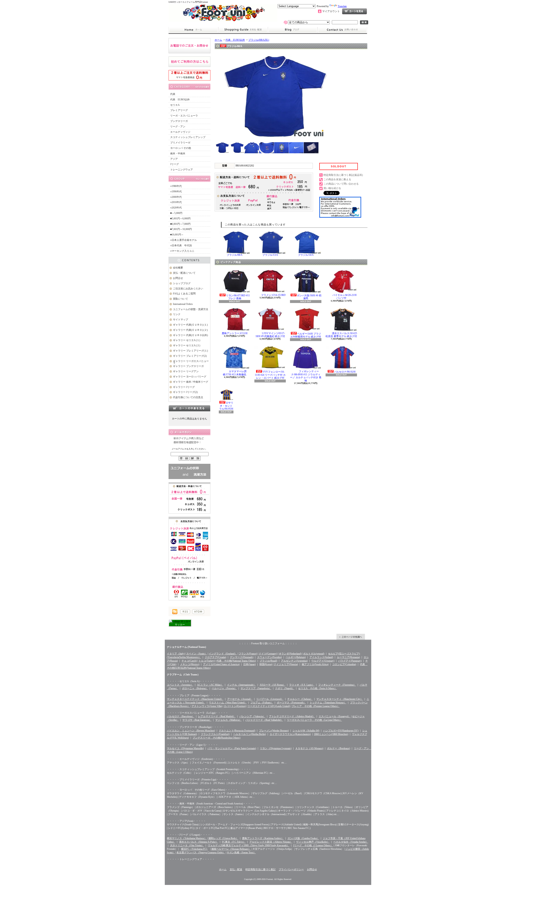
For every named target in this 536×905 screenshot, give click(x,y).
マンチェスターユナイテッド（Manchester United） (195, 699)
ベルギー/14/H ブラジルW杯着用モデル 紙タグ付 (305, 335)
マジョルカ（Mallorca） (228, 719)
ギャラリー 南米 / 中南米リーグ (190, 381)
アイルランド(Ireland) (321, 657)
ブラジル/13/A (270, 254)
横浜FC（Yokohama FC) (194, 848)
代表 (172, 94)
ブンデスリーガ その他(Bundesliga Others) (216, 737)
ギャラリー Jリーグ (184, 387)
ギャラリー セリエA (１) (186, 340)
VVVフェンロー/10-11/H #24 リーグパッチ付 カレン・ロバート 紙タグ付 (270, 374)
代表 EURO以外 (180, 99)
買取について (180, 298)
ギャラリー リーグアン (186, 371)
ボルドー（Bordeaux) (338, 748)
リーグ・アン (177, 126)
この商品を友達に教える (337, 179)
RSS (185, 611)
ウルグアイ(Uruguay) (322, 660)
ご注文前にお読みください (188, 288)
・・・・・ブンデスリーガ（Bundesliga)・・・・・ (195, 727)
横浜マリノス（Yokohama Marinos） (187, 838)
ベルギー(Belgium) (296, 657)
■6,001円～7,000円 (180, 223)
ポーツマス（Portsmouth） (291, 702)
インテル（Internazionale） (241, 684)
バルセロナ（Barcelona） (180, 716)
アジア (174, 158)
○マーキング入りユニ (182, 250)
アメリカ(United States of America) (221, 664)
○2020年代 (176, 207)
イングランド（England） (223, 653)
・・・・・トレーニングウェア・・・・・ (191, 859)
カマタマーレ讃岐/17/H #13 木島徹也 (235, 373)
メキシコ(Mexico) (189, 664)
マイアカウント (331, 11)
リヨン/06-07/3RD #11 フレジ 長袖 (238, 297)
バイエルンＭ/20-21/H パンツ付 (344, 296)
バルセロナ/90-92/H (345, 371)
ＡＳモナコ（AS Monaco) (309, 748)
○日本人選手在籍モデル (183, 240)
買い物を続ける (332, 188)
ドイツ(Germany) (268, 653)
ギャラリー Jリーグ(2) (185, 392)
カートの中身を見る (189, 408)
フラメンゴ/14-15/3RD (273, 295)
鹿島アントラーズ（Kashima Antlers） (263, 838)
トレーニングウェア (181, 169)
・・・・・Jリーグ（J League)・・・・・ (190, 834)
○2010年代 (176, 202)
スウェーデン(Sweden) (269, 657)
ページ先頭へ (350, 637)
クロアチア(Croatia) (215, 657)
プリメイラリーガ (180, 142)
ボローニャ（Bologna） (195, 688)
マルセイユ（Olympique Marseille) (185, 748)
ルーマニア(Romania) (348, 657)
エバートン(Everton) (235, 706)
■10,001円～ (177, 234)
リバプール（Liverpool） (269, 699)
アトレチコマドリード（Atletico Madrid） (292, 716)
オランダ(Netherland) (290, 653)
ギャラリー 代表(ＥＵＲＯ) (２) (190, 330)
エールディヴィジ (180, 131)
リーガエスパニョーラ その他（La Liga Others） (314, 719)
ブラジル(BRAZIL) (258, 39)
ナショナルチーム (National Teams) (186, 647)
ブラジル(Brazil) (268, 660)
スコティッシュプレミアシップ (187, 137)
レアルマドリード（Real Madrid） (217, 716)
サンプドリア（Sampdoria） (256, 688)
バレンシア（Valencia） (252, 716)
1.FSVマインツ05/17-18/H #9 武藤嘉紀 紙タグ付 (270, 335)
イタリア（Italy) (176, 653)
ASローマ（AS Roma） (272, 684)
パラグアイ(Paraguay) (350, 660)
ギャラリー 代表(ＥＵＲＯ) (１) (190, 324)
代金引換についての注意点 (188, 397)
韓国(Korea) (265, 664)
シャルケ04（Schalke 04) (305, 730)
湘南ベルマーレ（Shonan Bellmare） (231, 848)
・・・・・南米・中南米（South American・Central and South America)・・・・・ (211, 803)
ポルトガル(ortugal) (313, 653)
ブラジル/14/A (306, 254)
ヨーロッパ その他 (180, 148)
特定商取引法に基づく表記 (260, 869)
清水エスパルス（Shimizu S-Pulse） (198, 841)
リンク (176, 314)
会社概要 (178, 267)
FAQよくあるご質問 (184, 293)
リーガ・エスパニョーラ (184, 115)
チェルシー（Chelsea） (300, 699)
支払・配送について (243, 30)
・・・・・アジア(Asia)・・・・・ (186, 820)
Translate (342, 6)
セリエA (175, 105)
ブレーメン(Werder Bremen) (274, 730)
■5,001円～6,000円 (180, 218)
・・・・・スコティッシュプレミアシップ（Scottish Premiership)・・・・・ (209, 769)
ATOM (198, 611)
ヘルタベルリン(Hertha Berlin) (249, 734)
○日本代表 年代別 (181, 245)
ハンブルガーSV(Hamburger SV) (340, 730)
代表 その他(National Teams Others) (236, 660)
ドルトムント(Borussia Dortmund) (237, 730)
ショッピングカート (354, 11)
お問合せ (342, 30)
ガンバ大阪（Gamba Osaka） (303, 838)
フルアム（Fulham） (261, 702)
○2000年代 (176, 197)
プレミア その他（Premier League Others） (316, 706)
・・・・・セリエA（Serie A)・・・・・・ (191, 681)
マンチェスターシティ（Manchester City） (339, 699)
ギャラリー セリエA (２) (186, 345)
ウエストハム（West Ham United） (228, 702)
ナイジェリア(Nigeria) (286, 664)
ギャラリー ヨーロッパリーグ (189, 376)
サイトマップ (180, 319)
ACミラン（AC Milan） (210, 684)
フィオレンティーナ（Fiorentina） (337, 684)
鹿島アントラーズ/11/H (234, 333)
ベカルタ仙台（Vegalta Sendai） (350, 841)
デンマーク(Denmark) (241, 657)
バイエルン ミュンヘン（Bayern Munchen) (191, 730)
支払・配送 (236, 869)
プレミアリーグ (179, 110)
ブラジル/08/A (234, 254)
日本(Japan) (249, 664)
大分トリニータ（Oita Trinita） (187, 845)
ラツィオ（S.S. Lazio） (301, 684)
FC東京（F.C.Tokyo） (234, 841)
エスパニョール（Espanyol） (334, 716)
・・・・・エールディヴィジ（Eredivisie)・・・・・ (196, 759)
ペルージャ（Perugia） (224, 688)
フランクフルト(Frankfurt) (215, 734)
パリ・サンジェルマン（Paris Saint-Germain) (231, 748)
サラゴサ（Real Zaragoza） (196, 719)
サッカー (180, 624)
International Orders (183, 304)
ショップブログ (293, 30)
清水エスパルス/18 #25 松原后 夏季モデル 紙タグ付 (341, 335)
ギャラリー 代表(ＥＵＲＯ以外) (190, 335)
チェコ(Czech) (189, 660)
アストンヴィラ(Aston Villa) (207, 706)
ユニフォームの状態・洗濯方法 (190, 309)
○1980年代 (176, 186)
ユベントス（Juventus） (180, 684)
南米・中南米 (177, 153)
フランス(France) (248, 653)
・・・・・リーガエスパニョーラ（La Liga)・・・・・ (197, 712)
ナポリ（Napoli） (284, 688)
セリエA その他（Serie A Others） (317, 688)
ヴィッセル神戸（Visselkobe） (313, 841)
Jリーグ (174, 164)
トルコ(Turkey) (206, 660)
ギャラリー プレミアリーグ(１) (190, 350)
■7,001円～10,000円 (181, 229)
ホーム (193, 30)
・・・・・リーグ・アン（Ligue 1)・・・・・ (192, 744)
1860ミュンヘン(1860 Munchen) (331, 734)
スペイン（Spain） (196, 653)
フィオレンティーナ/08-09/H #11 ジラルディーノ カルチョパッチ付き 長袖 (305, 376)
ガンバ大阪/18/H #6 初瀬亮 (309, 297)
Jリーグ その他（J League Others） (313, 845)
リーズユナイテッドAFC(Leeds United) (268, 706)
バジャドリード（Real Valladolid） (264, 719)
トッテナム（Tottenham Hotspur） (328, 702)
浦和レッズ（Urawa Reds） (223, 838)
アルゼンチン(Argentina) (294, 660)
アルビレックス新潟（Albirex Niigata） (270, 841)
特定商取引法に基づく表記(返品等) (343, 175)
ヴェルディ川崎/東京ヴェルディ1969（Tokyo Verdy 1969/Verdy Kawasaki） (248, 845)
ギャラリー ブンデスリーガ (188, 366)
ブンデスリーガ (179, 121)
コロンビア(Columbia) (344, 664)
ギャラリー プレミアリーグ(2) (190, 355)
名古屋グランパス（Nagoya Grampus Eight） (201, 852)
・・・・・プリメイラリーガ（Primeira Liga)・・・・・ (198, 779)
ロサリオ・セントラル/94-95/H (226, 405)
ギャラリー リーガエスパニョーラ (191, 362)
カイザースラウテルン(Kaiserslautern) (290, 734)
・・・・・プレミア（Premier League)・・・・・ (194, 695)
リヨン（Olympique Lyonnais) (275, 748)
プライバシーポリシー (291, 869)
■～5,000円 (176, 213)
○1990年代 (176, 191)
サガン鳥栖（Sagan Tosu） (241, 852)
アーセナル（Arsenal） (240, 699)
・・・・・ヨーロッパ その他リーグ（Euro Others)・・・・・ (202, 789)
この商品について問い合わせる (341, 183)
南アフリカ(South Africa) (315, 664)
